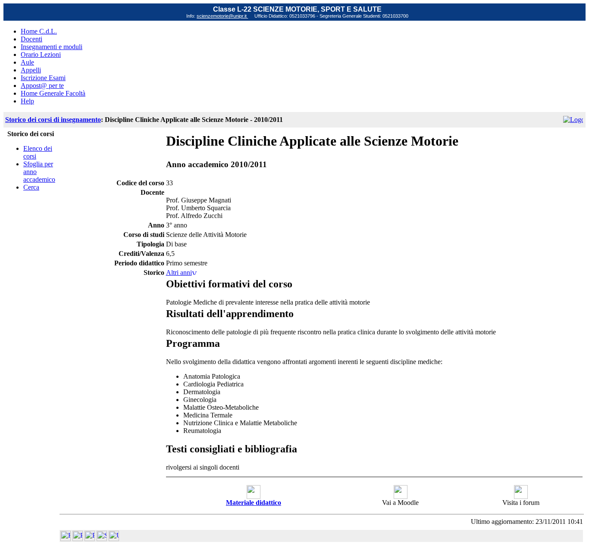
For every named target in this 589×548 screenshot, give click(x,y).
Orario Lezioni (41, 54)
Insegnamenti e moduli (51, 46)
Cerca (31, 187)
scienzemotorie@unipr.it (222, 16)
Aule (27, 62)
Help (27, 101)
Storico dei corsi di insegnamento (53, 119)
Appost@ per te (42, 85)
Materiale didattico (253, 502)
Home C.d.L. (39, 31)
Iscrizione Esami (43, 77)
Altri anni (179, 272)
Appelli (31, 70)
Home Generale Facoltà (53, 93)
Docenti (31, 39)
